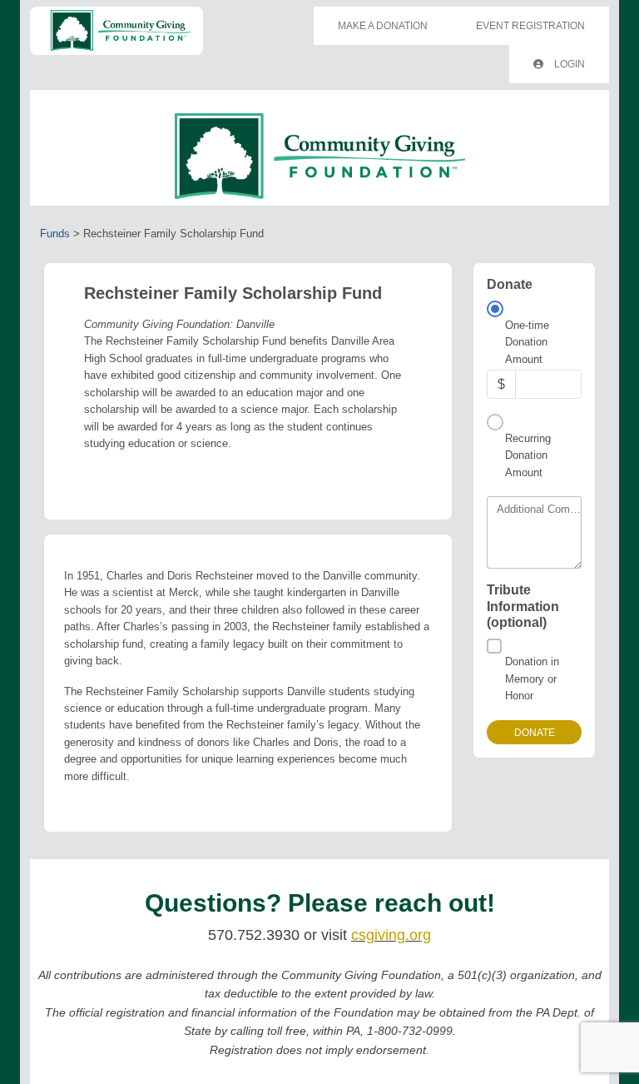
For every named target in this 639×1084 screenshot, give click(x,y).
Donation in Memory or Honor (532, 678)
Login (568, 64)
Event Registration (530, 26)
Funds (55, 233)
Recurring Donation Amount (528, 455)
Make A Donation (383, 26)
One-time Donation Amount (527, 342)
